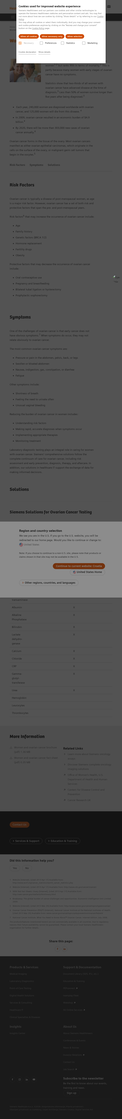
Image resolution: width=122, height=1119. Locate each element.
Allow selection (74, 36)
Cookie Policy (38, 28)
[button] (116, 279)
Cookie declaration (27, 52)
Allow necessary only (52, 36)
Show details (44, 52)
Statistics (70, 43)
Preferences (51, 43)
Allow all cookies (29, 36)
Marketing (92, 43)
